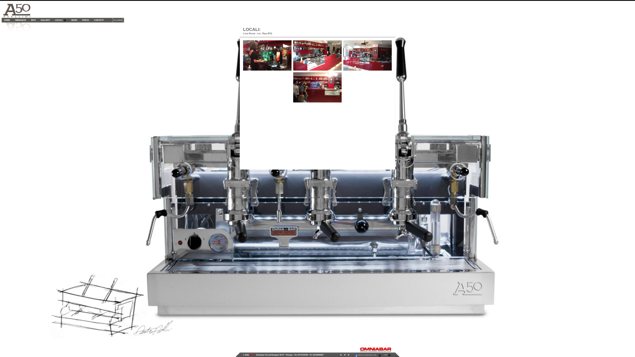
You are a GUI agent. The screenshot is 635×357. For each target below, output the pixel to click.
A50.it (251, 355)
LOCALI (58, 20)
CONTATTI (99, 20)
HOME (7, 20)
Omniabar (260, 355)
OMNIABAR (20, 20)
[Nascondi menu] (118, 21)
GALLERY (45, 20)
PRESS (85, 20)
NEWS (74, 20)
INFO (33, 20)
